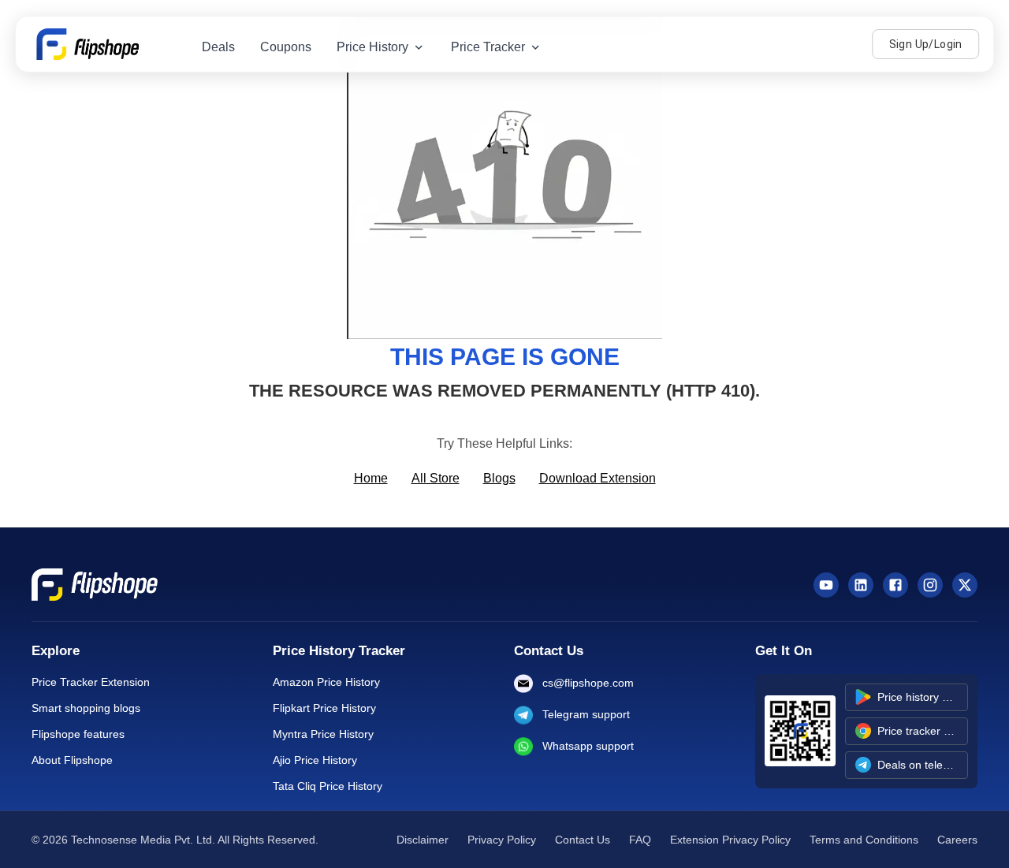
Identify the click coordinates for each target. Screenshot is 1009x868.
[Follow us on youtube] (826, 585)
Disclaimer (423, 839)
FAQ (640, 839)
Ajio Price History (315, 760)
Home (371, 478)
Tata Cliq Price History (327, 786)
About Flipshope (72, 760)
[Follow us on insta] (930, 585)
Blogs (499, 478)
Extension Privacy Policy (730, 839)
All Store (435, 478)
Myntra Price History (323, 734)
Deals (218, 47)
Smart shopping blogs (86, 708)
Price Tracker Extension (91, 682)
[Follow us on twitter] (964, 585)
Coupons (285, 47)
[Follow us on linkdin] (860, 585)
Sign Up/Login (925, 44)
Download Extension (597, 478)
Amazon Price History (326, 682)
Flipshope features (78, 734)
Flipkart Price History (324, 708)
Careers (957, 839)
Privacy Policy (501, 839)
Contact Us (582, 839)
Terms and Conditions (864, 839)
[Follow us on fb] (895, 585)
